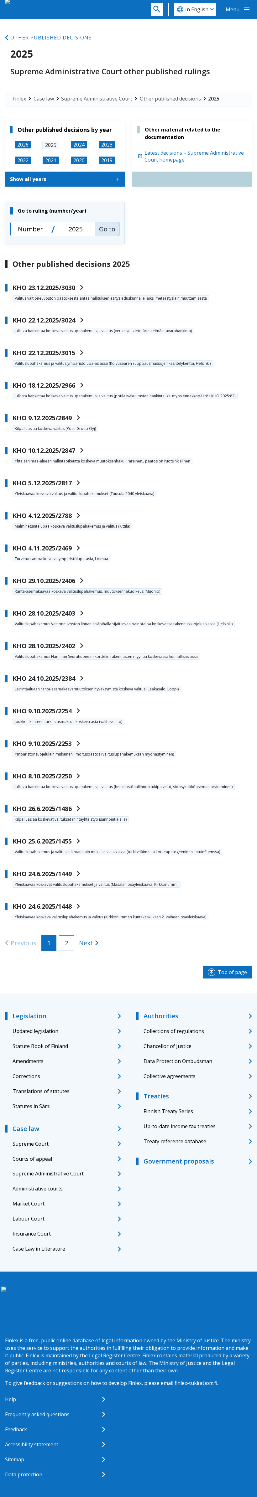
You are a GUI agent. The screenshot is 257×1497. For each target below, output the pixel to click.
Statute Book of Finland (40, 1046)
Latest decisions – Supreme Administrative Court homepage (194, 156)
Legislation (29, 1016)
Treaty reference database (175, 1141)
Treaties (156, 1096)
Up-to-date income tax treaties (180, 1126)
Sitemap (14, 1459)
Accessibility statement (31, 1444)
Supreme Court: (31, 1143)
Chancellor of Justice (167, 1046)
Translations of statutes (41, 1091)
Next (86, 943)
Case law (44, 98)
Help (10, 1399)
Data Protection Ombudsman (178, 1061)
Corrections (26, 1076)
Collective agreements (170, 1076)
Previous (23, 943)
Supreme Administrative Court (96, 98)
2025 (213, 98)
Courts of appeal (32, 1158)
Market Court (29, 1203)
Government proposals (179, 1161)
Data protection (23, 1474)
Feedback (16, 1429)
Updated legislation (35, 1031)
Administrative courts (38, 1188)
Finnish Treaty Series (168, 1111)
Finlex (19, 98)
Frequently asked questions (37, 1414)
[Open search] (157, 9)
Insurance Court (32, 1233)
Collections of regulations (174, 1031)
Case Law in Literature (39, 1248)
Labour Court (29, 1218)
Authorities (161, 1016)
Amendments (28, 1061)
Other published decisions (51, 37)
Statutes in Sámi (31, 1106)
